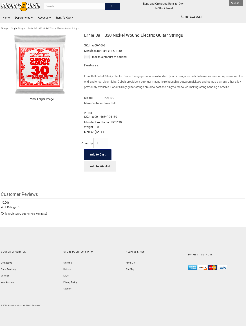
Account (235, 3)
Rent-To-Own (63, 17)
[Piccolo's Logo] (20, 6)
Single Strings (18, 28)
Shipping (67, 263)
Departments (23, 17)
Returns (67, 269)
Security (67, 288)
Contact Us (6, 263)
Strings (4, 28)
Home (6, 17)
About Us (43, 17)
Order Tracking (8, 269)
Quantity (87, 143)
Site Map (130, 269)
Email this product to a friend (109, 57)
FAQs (66, 276)
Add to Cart (98, 154)
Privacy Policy (70, 282)
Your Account (7, 282)
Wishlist (5, 276)
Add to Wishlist (100, 166)
